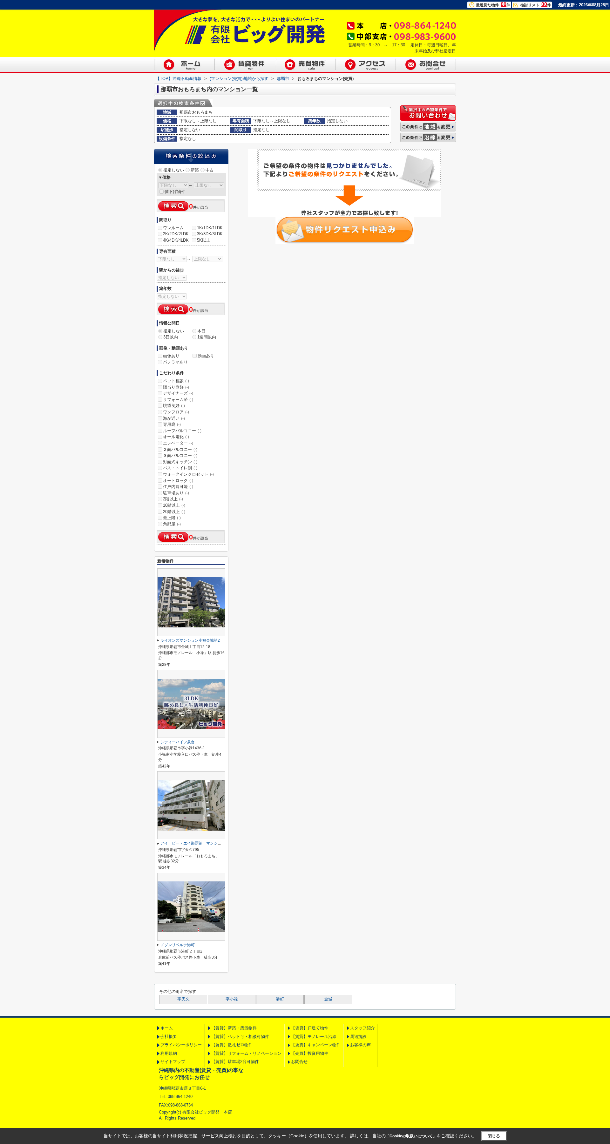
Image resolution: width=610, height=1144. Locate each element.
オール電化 (176, 436)
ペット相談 (176, 380)
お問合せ (299, 1061)
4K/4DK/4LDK (176, 240)
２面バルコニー (180, 449)
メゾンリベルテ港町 (177, 945)
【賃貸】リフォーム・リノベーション (246, 1053)
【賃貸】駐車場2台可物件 (235, 1061)
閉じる (494, 1135)
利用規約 (168, 1053)
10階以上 (174, 505)
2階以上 (173, 499)
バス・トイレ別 (180, 467)
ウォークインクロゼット (188, 474)
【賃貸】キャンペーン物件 (316, 1044)
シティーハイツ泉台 (177, 742)
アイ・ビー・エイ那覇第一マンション (192, 843)
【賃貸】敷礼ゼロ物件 (232, 1044)
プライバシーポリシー (181, 1044)
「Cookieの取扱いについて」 (411, 1136)
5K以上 (203, 240)
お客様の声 (360, 1044)
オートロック (178, 480)
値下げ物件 (175, 191)
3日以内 (170, 337)
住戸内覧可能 (178, 486)
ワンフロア (176, 412)
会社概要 (168, 1036)
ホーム (166, 1028)
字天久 (183, 999)
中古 (210, 170)
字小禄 (232, 999)
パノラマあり (175, 362)
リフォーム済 (178, 399)
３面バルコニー (180, 455)
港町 (280, 999)
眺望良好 (174, 405)
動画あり (206, 355)
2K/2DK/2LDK (176, 233)
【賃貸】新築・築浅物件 (234, 1028)
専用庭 (172, 424)
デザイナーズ (178, 393)
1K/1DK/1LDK (210, 227)
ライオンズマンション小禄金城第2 (190, 640)
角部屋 (172, 524)
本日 (201, 331)
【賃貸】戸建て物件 (309, 1028)
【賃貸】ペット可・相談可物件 (240, 1036)
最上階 (172, 517)
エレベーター (178, 443)
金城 (328, 999)
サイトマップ (172, 1061)
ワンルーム (173, 227)
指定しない (173, 170)
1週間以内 (206, 337)
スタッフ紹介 (362, 1028)
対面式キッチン (180, 461)
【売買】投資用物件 (309, 1053)
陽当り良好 (176, 387)
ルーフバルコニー (182, 430)
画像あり (171, 355)
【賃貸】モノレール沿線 (313, 1036)
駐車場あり (176, 493)
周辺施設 (358, 1036)
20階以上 (174, 511)
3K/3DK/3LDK (210, 233)
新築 (195, 170)
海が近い (174, 418)
